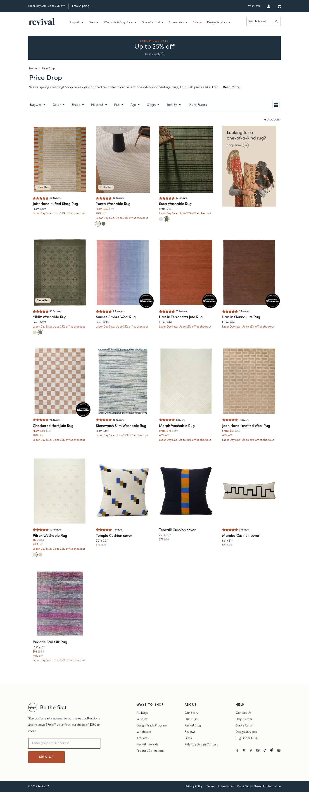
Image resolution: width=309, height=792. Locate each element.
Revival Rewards (147, 744)
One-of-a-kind (151, 22)
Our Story (191, 713)
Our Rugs (191, 719)
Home (33, 68)
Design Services (217, 22)
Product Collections (150, 751)
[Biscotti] (40, 554)
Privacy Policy (193, 786)
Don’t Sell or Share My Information (259, 786)
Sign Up (46, 757)
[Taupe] (161, 219)
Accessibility (226, 786)
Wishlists (254, 6)
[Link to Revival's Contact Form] (279, 750)
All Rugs (142, 713)
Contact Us (243, 713)
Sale (195, 22)
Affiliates (143, 738)
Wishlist (142, 719)
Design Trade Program (152, 725)
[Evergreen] (103, 224)
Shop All (74, 22)
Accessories (176, 22)
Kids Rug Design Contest (201, 744)
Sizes (92, 22)
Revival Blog (193, 725)
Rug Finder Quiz (246, 738)
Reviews (190, 732)
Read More (231, 87)
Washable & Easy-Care (118, 22)
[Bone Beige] (98, 224)
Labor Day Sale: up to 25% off (46, 6)
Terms (210, 786)
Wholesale (144, 732)
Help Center (244, 719)
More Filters (198, 105)
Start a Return (245, 725)
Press (188, 738)
